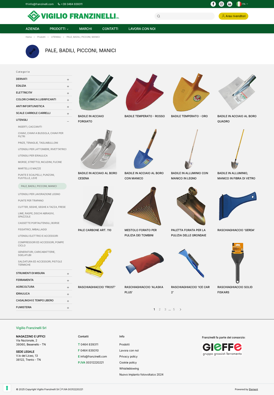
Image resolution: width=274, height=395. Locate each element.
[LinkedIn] (229, 4)
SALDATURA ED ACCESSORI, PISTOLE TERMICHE (40, 263)
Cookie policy (128, 362)
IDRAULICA (23, 293)
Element (253, 389)
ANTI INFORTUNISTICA (30, 106)
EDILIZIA (21, 85)
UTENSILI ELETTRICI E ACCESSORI (38, 235)
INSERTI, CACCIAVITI (30, 126)
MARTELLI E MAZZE (29, 168)
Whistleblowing (129, 368)
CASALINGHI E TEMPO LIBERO (35, 300)
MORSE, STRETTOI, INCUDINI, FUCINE (40, 161)
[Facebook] (213, 4)
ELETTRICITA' (24, 92)
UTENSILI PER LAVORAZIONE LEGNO (39, 194)
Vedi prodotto (98, 107)
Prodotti (124, 344)
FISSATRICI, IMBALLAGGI (32, 229)
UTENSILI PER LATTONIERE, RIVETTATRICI (42, 149)
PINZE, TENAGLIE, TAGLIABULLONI (38, 142)
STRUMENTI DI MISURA (30, 273)
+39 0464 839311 (71, 4)
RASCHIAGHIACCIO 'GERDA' (236, 230)
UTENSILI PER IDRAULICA (33, 155)
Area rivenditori (236, 16)
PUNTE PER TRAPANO (31, 200)
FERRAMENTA (24, 279)
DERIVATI (21, 78)
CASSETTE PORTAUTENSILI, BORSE (38, 222)
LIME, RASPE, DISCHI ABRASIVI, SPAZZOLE (36, 215)
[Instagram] (221, 4)
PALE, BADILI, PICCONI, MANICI (39, 186)
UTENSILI (21, 119)
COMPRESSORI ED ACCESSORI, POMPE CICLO (41, 244)
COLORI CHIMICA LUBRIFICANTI (36, 99)
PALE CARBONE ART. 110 (94, 230)
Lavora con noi (129, 350)
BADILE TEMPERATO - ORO (189, 116)
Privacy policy (128, 356)
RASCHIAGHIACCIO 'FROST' (97, 287)
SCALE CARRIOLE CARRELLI (33, 113)
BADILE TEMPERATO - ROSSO (145, 116)
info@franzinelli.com (41, 4)
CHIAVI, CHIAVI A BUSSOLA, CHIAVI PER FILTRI (40, 135)
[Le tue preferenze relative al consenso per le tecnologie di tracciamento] (7, 388)
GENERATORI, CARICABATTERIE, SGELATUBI (36, 253)
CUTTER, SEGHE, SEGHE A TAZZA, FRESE (42, 206)
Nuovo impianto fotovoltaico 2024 (141, 374)
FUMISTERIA (23, 307)
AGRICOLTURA (25, 286)
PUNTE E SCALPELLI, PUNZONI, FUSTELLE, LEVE (36, 176)
